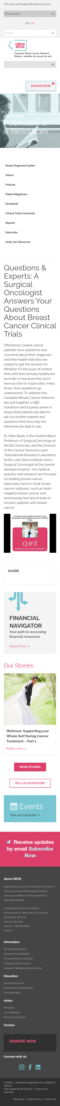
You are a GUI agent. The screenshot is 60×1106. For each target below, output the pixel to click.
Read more (14, 748)
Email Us (8, 931)
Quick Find (17, 646)
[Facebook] (30, 1067)
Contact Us (50, 1099)
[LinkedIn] (38, 1067)
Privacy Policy (34, 1099)
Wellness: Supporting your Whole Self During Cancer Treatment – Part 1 (27, 736)
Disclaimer (18, 1099)
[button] (53, 33)
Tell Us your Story (30, 783)
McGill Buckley (24, 1089)
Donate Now (41, 86)
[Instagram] (22, 1067)
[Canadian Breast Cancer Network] (30, 48)
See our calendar (23, 815)
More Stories (30, 767)
